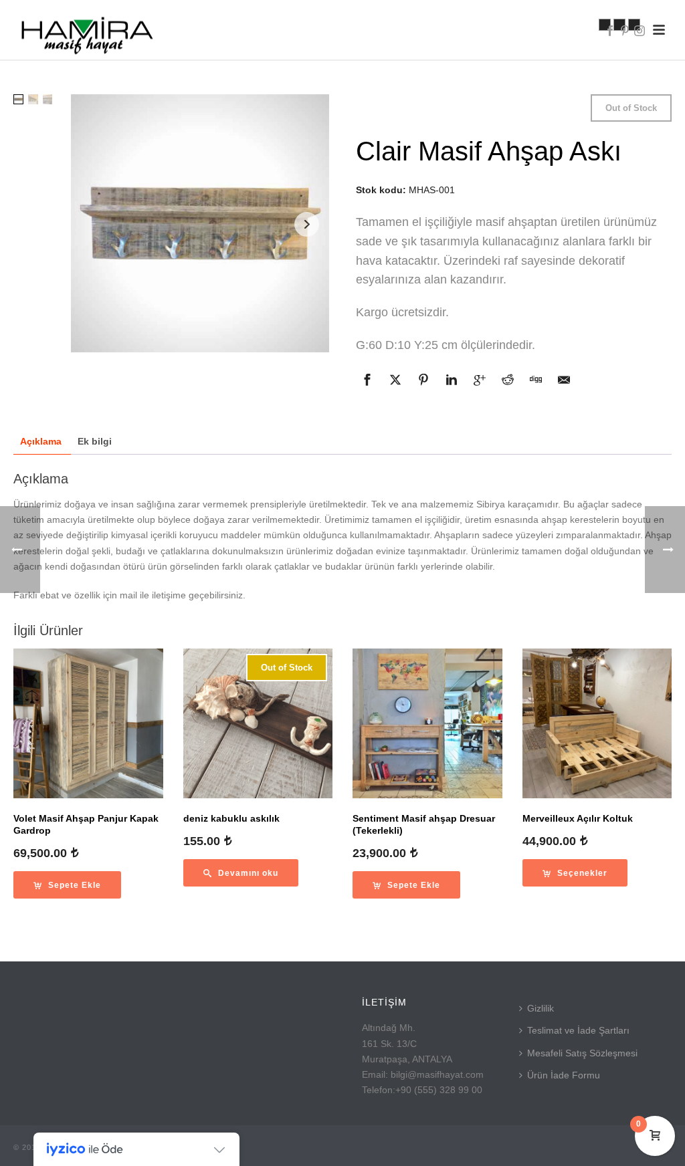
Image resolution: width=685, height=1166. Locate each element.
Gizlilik (540, 1008)
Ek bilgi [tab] (95, 441)
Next (306, 224)
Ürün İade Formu (563, 1075)
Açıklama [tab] (41, 441)
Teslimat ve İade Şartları (578, 1030)
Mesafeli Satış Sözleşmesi (582, 1053)
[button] (67, 885)
